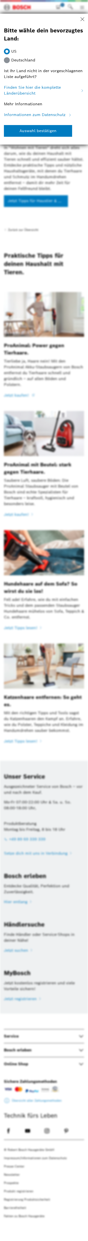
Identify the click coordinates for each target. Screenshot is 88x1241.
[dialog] (44, 620)
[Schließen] (82, 19)
